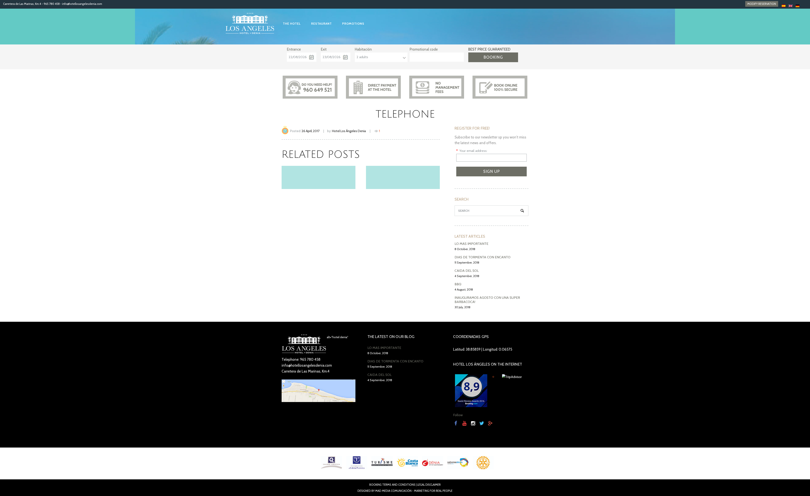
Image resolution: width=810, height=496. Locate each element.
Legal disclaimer (429, 484)
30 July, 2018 (462, 307)
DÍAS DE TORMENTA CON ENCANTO (482, 257)
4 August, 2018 (464, 289)
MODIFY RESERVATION (761, 3)
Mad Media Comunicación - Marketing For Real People (413, 490)
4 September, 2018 (467, 276)
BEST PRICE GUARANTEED (489, 49)
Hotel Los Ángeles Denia (349, 131)
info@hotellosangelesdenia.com (82, 3)
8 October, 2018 (465, 249)
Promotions (353, 23)
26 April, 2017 (311, 131)
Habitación (363, 49)
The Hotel (292, 23)
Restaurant (321, 23)
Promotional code (424, 49)
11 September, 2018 (467, 262)
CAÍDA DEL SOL (467, 271)
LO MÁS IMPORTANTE (471, 244)
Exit (324, 49)
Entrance (294, 49)
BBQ (458, 284)
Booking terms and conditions (392, 484)
